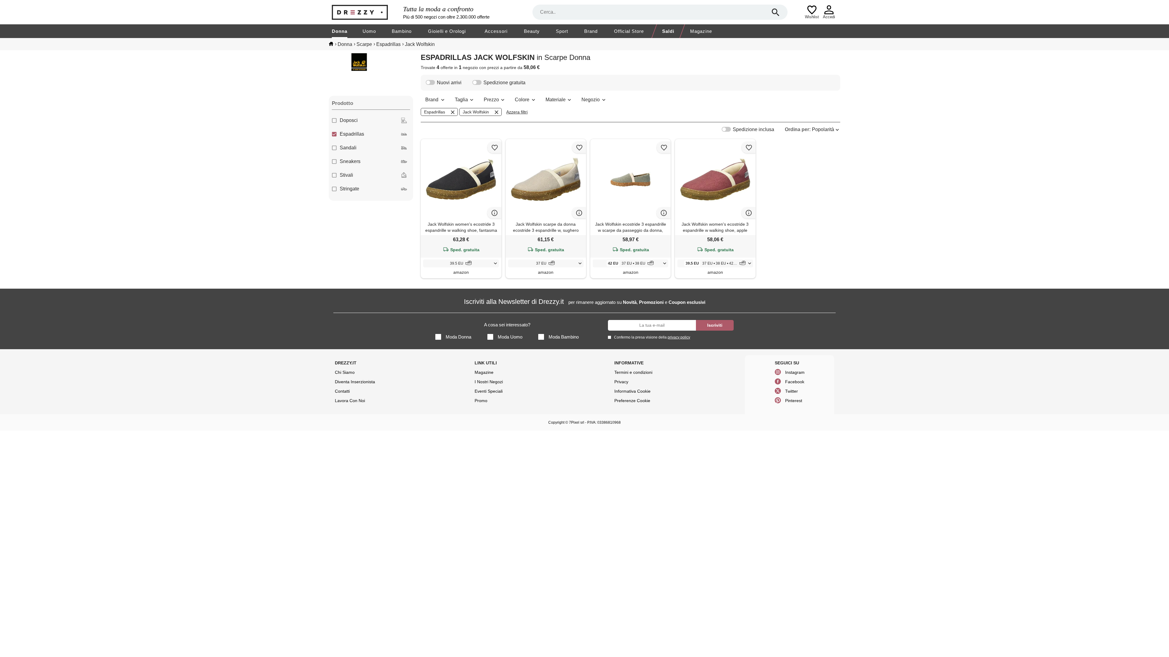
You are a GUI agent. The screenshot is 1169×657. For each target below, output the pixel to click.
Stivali (346, 175)
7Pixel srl (576, 422)
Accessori (496, 31)
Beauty (532, 31)
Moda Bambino (564, 336)
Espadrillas (352, 134)
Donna (339, 31)
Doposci (349, 120)
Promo (481, 400)
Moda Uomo (510, 336)
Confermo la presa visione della (652, 337)
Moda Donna (458, 336)
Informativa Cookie (632, 391)
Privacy (621, 381)
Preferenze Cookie (632, 400)
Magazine (701, 31)
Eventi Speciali (489, 391)
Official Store (629, 31)
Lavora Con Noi (350, 400)
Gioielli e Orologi (447, 31)
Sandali (348, 147)
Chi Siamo (345, 372)
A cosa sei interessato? (507, 324)
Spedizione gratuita (504, 82)
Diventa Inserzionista (355, 381)
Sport (562, 31)
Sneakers (350, 161)
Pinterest (793, 400)
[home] (331, 44)
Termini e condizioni (633, 372)
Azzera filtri (517, 111)
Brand (591, 31)
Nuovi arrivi (449, 82)
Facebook (794, 381)
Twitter (791, 391)
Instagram (795, 372)
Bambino (402, 31)
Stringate (349, 188)
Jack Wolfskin (476, 111)
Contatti (342, 391)
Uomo (369, 31)
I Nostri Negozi (489, 381)
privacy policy (679, 337)
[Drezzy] (366, 12)
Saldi (668, 31)
